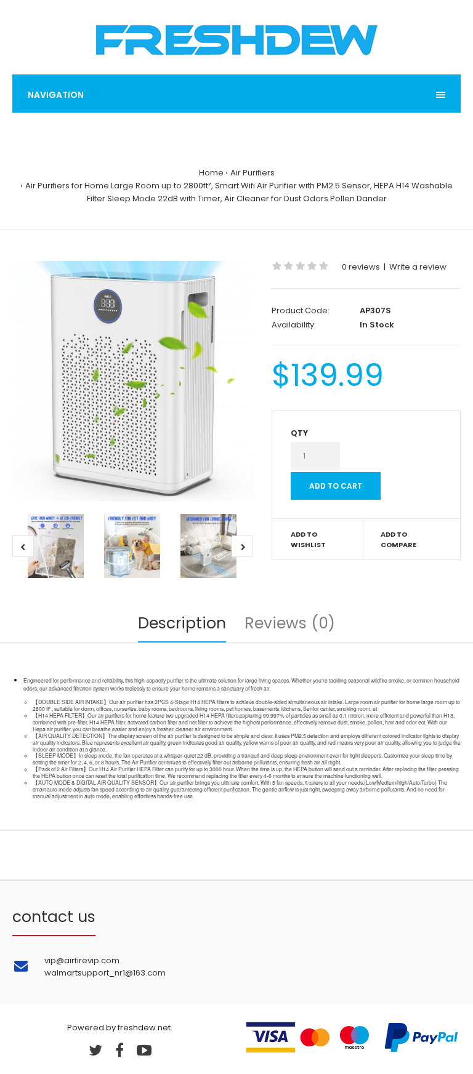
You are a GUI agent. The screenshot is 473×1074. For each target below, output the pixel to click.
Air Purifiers (252, 172)
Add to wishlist (308, 539)
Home (211, 172)
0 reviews (361, 267)
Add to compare (398, 539)
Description (182, 623)
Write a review (418, 267)
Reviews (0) (290, 623)
